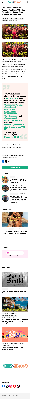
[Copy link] (9, 161)
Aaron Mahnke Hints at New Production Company (14, 292)
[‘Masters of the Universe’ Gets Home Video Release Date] (5, 188)
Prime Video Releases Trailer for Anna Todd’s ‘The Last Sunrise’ (19, 180)
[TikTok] (18, 386)
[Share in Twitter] (6, 161)
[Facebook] (3, 386)
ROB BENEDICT (13, 313)
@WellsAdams (10, 111)
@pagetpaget (10, 107)
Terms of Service (5, 397)
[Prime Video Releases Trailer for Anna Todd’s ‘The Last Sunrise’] (5, 179)
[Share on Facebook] (3, 161)
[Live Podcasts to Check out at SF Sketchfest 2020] (15, 334)
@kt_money (9, 120)
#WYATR (18, 120)
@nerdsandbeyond (15, 253)
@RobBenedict (10, 114)
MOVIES (12, 177)
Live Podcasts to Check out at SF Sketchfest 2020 (12, 348)
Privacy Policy (24, 395)
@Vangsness (9, 109)
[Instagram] (10, 386)
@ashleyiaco (20, 105)
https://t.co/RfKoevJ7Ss (14, 125)
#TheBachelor (12, 98)
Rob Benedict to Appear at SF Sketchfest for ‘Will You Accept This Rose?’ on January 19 (15, 321)
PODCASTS (5, 18)
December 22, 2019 (12, 137)
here (24, 145)
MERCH (12, 185)
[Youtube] (14, 386)
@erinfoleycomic (11, 116)
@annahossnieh (10, 118)
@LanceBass (9, 105)
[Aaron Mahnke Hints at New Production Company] (15, 279)
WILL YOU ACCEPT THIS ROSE (17, 18)
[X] (7, 386)
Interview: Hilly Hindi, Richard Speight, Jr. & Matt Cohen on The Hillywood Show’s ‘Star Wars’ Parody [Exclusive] (18, 199)
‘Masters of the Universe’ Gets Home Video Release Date (18, 189)
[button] (2, 2)
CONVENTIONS (14, 193)
